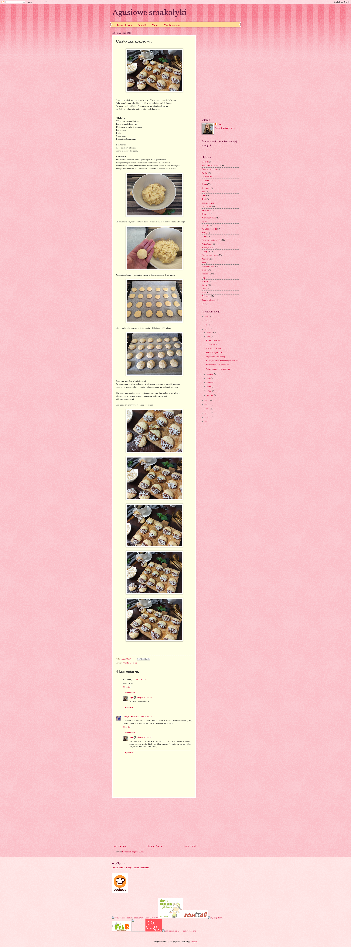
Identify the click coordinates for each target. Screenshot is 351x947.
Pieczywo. (205, 225)
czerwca (210, 374)
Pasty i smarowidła (209, 217)
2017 (207, 421)
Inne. (203, 191)
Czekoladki (206, 180)
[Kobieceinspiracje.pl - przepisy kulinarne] (179, 930)
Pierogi (204, 232)
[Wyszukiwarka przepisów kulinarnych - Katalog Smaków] (135, 917)
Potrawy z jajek (207, 247)
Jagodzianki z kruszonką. (215, 356)
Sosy (203, 277)
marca (209, 386)
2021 (207, 404)
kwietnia (210, 382)
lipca (209, 336)
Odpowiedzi (130, 692)
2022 (207, 400)
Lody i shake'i (207, 206)
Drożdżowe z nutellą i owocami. (218, 364)
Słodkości (133, 662)
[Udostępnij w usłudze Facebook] (146, 659)
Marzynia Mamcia (130, 716)
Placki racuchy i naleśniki (211, 240)
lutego (209, 390)
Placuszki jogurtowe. (214, 352)
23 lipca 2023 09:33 (144, 697)
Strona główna (124, 25)
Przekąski (205, 251)
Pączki (204, 221)
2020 (207, 408)
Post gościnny (207, 244)
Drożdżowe (206, 187)
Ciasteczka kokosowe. (214, 348)
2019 (207, 413)
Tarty (204, 288)
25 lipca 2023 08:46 (144, 737)
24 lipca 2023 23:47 (146, 716)
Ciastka (126, 662)
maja (209, 378)
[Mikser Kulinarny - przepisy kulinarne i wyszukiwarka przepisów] (170, 917)
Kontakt (141, 25)
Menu (155, 25)
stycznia (210, 395)
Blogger (193, 941)
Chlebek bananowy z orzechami (218, 368)
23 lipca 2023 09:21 (140, 679)
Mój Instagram (172, 25)
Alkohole (205, 161)
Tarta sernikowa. (212, 344)
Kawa (204, 195)
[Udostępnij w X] (143, 659)
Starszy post (189, 846)
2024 (207, 324)
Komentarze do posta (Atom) (133, 851)
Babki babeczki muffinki (211, 165)
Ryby (204, 262)
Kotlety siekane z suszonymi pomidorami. (222, 360)
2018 (207, 417)
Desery (204, 184)
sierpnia (210, 332)
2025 (207, 320)
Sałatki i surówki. (208, 266)
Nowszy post (119, 846)
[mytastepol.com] (215, 917)
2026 (207, 316)
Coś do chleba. (207, 176)
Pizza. (204, 236)
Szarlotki (205, 281)
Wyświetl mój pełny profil (225, 128)
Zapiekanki (206, 296)
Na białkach (206, 210)
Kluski (204, 199)
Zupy (204, 303)
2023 (207, 329)
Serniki (204, 270)
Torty (204, 292)
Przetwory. (206, 258)
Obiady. (204, 214)
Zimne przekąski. (208, 300)
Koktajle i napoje (208, 202)
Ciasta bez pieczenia (209, 169)
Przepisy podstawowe (210, 255)
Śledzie (204, 285)
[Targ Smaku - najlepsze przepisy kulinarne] (138, 930)
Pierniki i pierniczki (209, 229)
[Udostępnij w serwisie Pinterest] (148, 659)
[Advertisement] (154, 821)
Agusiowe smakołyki (149, 13)
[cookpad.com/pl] (120, 892)
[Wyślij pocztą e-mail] (138, 659)
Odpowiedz (127, 687)
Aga (131, 697)
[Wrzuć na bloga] (140, 659)
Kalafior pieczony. (213, 340)
